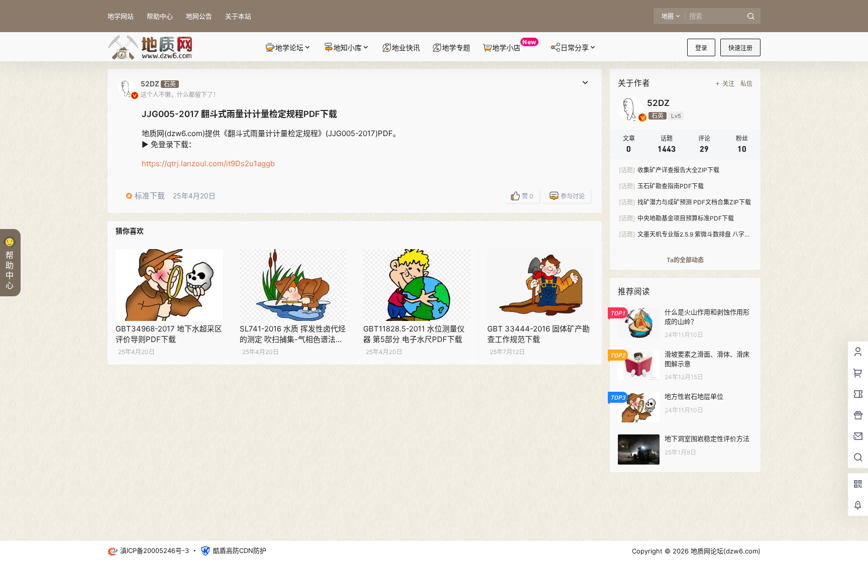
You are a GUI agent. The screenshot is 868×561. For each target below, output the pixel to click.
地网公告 (199, 16)
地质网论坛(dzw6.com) (725, 551)
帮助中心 (160, 16)
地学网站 (120, 16)
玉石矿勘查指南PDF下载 (661, 186)
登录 (701, 48)
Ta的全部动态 (685, 260)
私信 (746, 83)
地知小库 (348, 47)
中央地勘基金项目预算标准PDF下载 (676, 218)
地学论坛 (289, 47)
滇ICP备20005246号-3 (154, 550)
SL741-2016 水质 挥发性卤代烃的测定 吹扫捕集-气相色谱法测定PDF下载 (293, 339)
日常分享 (575, 47)
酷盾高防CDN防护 (239, 550)
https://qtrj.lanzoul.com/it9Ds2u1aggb (208, 163)
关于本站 (238, 16)
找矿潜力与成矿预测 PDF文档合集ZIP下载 (685, 202)
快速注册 (740, 48)
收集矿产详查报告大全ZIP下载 (669, 170)
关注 (728, 83)
